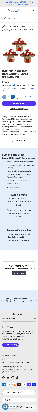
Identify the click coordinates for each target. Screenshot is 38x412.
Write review (19, 273)
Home (4, 25)
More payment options (19, 108)
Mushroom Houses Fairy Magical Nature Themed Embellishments (17, 30)
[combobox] (19, 18)
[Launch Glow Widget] (5, 406)
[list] (19, 50)
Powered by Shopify (20, 407)
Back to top (18, 314)
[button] (34, 11)
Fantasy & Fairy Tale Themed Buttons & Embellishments (14, 27)
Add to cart (26, 97)
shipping (13, 85)
